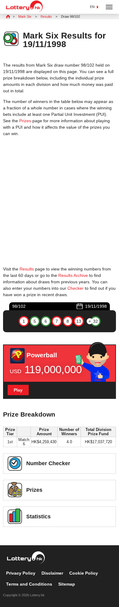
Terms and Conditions (29, 584)
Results (27, 269)
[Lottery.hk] (24, 11)
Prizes (25, 120)
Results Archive (73, 275)
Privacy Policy (20, 573)
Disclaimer (52, 573)
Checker (75, 288)
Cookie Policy (83, 573)
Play (18, 390)
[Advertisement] (59, 201)
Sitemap (66, 584)
